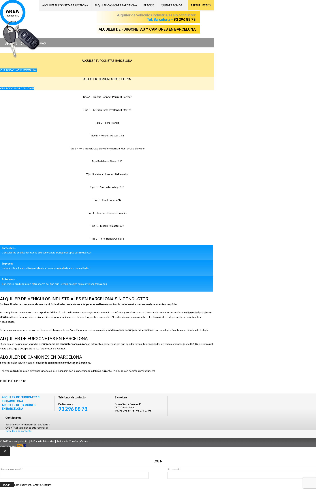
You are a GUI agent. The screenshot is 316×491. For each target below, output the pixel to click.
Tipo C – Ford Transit (107, 122)
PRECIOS (149, 5)
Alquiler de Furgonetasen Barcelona (21, 399)
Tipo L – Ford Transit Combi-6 (107, 238)
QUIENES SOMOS (171, 5)
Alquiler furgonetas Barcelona (65, 5)
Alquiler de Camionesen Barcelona (18, 407)
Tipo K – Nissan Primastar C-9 (107, 225)
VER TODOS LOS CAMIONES (17, 88)
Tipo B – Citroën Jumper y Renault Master (107, 109)
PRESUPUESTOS (201, 5)
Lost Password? (23, 484)
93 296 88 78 (185, 19)
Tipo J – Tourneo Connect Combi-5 (107, 212)
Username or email (11, 469)
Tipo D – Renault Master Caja (107, 135)
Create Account (42, 484)
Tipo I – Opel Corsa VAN (107, 199)
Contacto (85, 441)
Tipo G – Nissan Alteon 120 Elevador (107, 174)
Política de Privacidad (42, 441)
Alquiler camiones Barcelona (107, 79)
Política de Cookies (67, 441)
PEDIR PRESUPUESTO (13, 381)
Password (174, 469)
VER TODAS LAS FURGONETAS (18, 70)
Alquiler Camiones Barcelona (116, 5)
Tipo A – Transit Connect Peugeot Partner (106, 96)
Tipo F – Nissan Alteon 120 (107, 161)
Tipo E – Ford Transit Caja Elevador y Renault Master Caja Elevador (107, 148)
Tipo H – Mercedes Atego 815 (107, 187)
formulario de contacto (18, 430)
